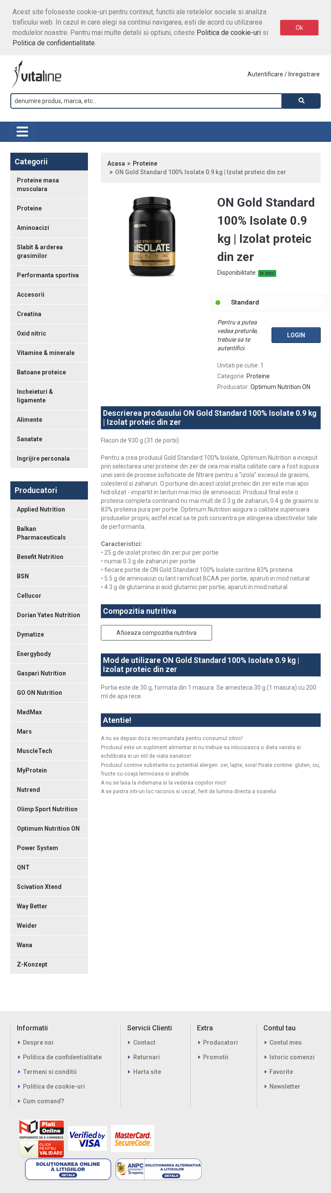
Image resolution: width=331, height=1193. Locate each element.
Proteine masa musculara (38, 184)
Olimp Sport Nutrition (47, 809)
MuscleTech (34, 750)
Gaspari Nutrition (41, 673)
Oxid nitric (31, 333)
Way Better (32, 906)
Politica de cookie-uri (229, 32)
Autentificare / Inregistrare (283, 74)
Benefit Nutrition (40, 556)
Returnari (146, 1057)
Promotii (215, 1057)
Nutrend (28, 789)
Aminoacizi (33, 227)
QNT (23, 867)
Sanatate (29, 439)
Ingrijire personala (43, 458)
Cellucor (29, 595)
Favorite (281, 1071)
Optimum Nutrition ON (48, 828)
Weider (27, 925)
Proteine (29, 208)
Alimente (29, 419)
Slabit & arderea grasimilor (40, 251)
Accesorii (30, 294)
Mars (24, 731)
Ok (299, 27)
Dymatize (30, 634)
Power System (37, 848)
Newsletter (284, 1086)
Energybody (34, 653)
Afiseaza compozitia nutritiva (156, 632)
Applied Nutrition (41, 509)
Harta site (147, 1071)
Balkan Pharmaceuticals (41, 533)
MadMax (29, 712)
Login (296, 335)
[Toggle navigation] (22, 132)
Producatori (220, 1042)
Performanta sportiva (48, 275)
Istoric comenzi (292, 1057)
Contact (144, 1042)
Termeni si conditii (50, 1071)
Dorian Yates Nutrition (48, 615)
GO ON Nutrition (39, 692)
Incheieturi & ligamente (35, 396)
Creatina (29, 314)
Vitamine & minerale (46, 352)
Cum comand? (43, 1101)
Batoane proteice (41, 372)
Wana (24, 945)
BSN (23, 576)
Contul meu (285, 1042)
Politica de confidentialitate (53, 43)
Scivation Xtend (39, 886)
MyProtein (32, 770)
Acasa (116, 163)
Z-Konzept (32, 964)
